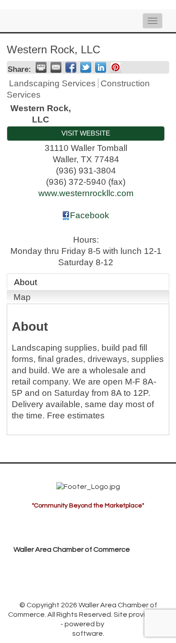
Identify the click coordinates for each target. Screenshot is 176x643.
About (25, 282)
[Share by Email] (56, 67)
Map (22, 297)
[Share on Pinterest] (115, 67)
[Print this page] (41, 67)
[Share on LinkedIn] (100, 67)
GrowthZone (38, 624)
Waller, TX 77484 (69, 563)
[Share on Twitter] (85, 67)
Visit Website (85, 133)
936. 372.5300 (44, 577)
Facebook (89, 215)
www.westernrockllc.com (86, 193)
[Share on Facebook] (70, 67)
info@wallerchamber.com (63, 591)
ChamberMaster (133, 624)
